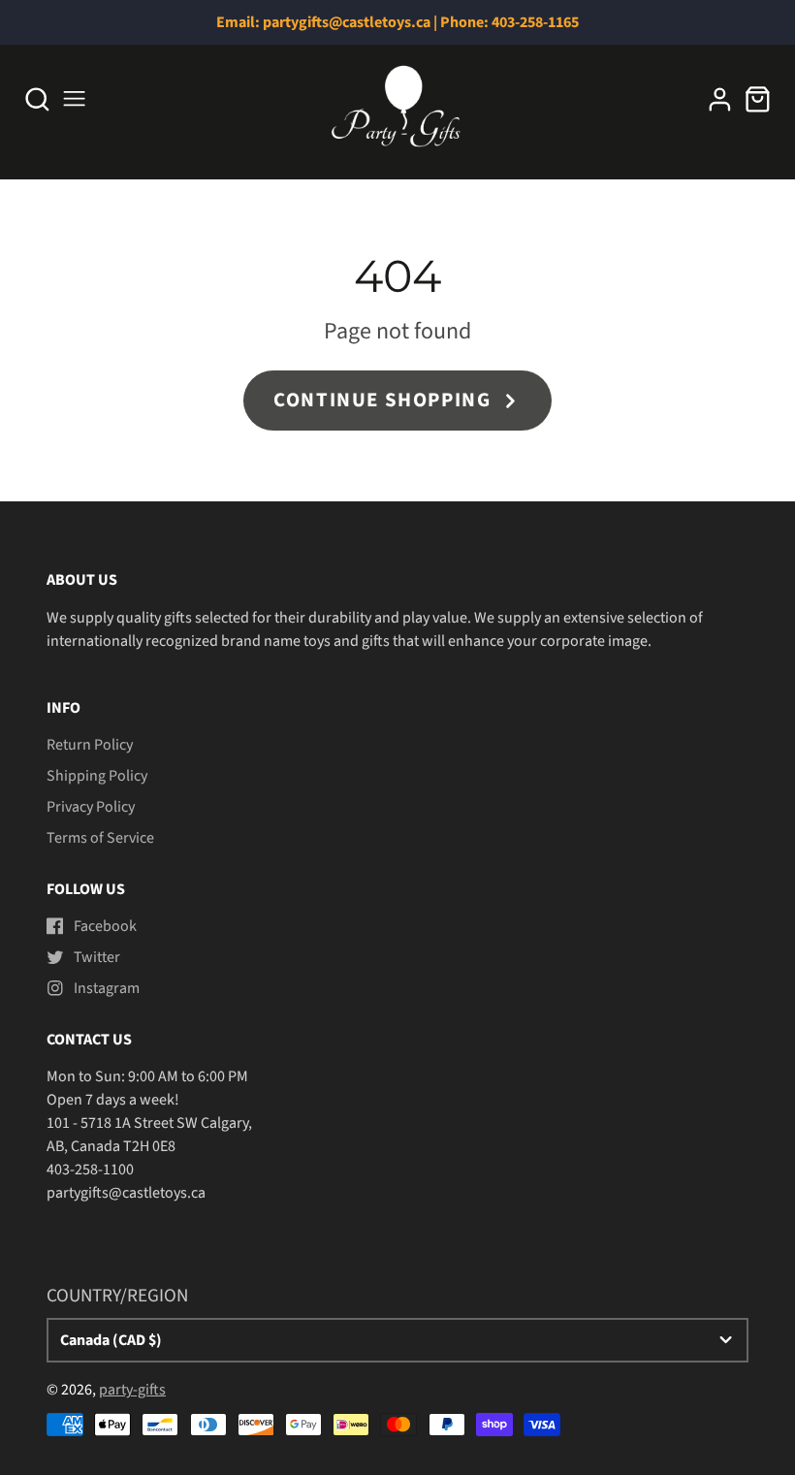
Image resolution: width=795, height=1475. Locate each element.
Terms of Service (100, 838)
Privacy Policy (91, 807)
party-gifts (132, 1389)
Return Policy (90, 744)
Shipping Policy (97, 775)
